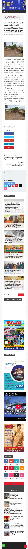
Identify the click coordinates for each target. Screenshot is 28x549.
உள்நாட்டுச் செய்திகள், (19, 34)
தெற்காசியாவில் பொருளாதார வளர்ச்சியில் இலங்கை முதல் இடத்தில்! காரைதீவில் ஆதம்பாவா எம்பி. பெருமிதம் (16, 511)
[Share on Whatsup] (9, 147)
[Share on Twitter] (9, 137)
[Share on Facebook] (9, 133)
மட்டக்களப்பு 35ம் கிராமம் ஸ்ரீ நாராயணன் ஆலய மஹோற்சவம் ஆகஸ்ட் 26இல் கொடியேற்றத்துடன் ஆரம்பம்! (14, 256)
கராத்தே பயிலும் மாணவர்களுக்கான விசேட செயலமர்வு (16, 503)
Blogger (21, 294)
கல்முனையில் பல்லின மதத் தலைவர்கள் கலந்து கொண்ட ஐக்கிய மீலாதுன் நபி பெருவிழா (17, 525)
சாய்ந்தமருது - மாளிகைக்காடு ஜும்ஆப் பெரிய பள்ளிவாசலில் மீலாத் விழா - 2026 (17, 532)
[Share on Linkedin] (9, 144)
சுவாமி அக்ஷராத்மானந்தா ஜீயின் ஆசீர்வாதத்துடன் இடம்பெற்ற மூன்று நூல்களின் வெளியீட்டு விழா (13, 225)
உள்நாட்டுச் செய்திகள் (12, 16)
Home (6, 16)
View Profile (10, 183)
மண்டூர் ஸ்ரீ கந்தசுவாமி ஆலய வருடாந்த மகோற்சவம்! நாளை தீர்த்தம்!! (17, 518)
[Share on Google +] (9, 140)
